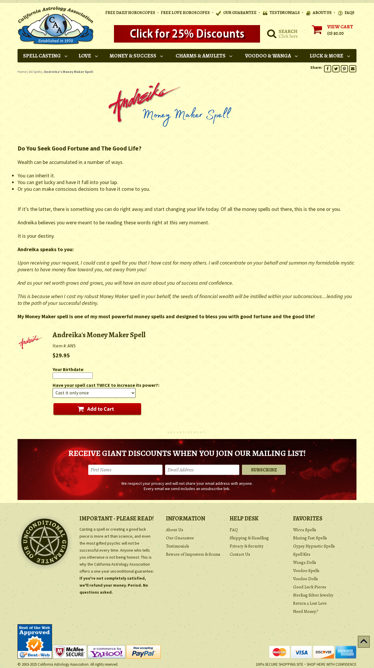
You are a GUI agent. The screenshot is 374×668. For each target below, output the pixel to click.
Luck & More (326, 55)
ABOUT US (322, 12)
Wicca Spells (304, 530)
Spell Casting (42, 55)
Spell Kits (301, 554)
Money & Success (133, 55)
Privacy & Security (247, 546)
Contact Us (240, 554)
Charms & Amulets (201, 55)
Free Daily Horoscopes (130, 12)
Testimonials (177, 546)
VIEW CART (340, 26)
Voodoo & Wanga (268, 55)
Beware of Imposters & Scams (193, 554)
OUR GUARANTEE (240, 12)
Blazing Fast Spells (310, 538)
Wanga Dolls (304, 562)
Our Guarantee (180, 538)
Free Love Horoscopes (185, 12)
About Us (174, 530)
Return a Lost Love (310, 603)
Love (85, 55)
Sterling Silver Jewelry (313, 595)
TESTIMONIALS (284, 12)
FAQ (234, 530)
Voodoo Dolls (305, 579)
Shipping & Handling (249, 538)
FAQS (349, 12)
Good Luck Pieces (309, 587)
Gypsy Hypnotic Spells (314, 546)
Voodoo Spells (306, 570)
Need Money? (305, 611)
